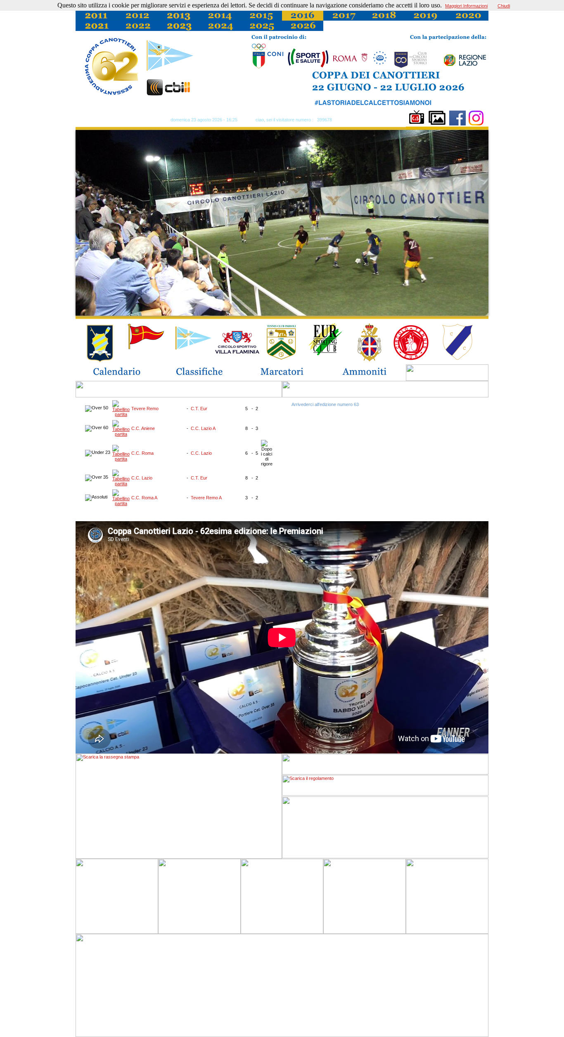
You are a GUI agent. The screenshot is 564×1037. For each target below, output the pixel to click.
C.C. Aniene (143, 428)
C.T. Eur (199, 408)
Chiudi (504, 5)
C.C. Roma (142, 453)
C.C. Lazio (201, 453)
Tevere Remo (145, 408)
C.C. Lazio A (203, 428)
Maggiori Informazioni (466, 5)
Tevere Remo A (206, 497)
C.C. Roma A (144, 497)
